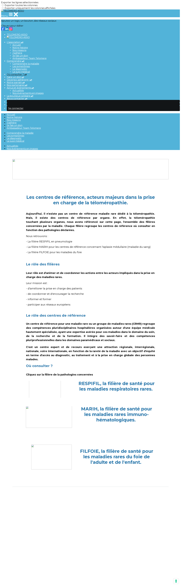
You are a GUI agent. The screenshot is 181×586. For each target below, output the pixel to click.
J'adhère (17, 53)
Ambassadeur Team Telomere (29, 58)
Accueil (16, 45)
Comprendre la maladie (25, 63)
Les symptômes (21, 66)
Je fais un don (20, 55)
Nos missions (19, 50)
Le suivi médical (21, 71)
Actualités (18, 90)
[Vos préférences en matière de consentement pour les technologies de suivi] (176, 581)
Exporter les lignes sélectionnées (19, 2)
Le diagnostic (19, 69)
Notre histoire (20, 47)
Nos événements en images (28, 93)
